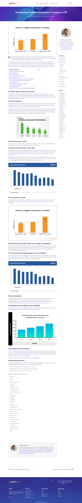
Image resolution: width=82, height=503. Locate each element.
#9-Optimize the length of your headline (18, 83)
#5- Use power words (14, 77)
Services (46, 3)
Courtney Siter (36, 105)
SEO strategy (61, 76)
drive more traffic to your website (46, 66)
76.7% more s (31, 308)
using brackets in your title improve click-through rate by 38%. (34, 303)
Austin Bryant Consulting (43, 448)
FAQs (43, 492)
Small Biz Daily (39, 451)
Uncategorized (62, 84)
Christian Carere (37, 16)
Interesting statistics (14, 86)
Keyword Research (29, 491)
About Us (41, 3)
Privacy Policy (44, 496)
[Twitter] (9, 497)
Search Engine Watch (25, 451)
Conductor (10, 103)
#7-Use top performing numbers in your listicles (20, 80)
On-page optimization (51, 16)
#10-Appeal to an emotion (16, 85)
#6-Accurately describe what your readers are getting (21, 79)
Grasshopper (46, 451)
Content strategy (32, 14)
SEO (60, 74)
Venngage (33, 451)
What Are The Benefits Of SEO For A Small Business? (28, 357)
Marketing (61, 67)
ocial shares (36, 308)
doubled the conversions (40, 97)
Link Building (27, 492)
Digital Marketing (62, 59)
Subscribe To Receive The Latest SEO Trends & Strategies (22, 88)
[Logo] (14, 3)
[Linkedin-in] (13, 497)
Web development (62, 86)
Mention (32, 453)
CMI (43, 255)
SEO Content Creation (29, 497)
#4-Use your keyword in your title (17, 76)
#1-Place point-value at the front (17, 71)
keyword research (62, 62)
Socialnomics (24, 453)
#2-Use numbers (13, 72)
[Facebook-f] (11, 497)
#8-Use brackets (13, 82)
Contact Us (52, 3)
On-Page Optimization (29, 494)
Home (37, 3)
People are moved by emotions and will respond (19, 351)
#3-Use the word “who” (15, 74)
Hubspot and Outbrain (50, 143)
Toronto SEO (61, 83)
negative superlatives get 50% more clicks (37, 201)
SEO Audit (27, 496)
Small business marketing (63, 78)
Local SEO (61, 66)
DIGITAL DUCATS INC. (43, 501)
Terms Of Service (45, 494)
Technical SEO (61, 81)
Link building (61, 64)
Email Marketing (62, 61)
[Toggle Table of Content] (38, 70)
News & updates (62, 69)
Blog (56, 3)
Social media (61, 79)
